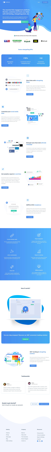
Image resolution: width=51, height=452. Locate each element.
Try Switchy (45, 2)
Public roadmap (9, 440)
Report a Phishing (40, 437)
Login (39, 2)
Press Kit (39, 439)
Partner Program (24, 438)
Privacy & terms (40, 433)
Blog (7, 438)
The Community (24, 436)
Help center (23, 434)
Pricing (7, 434)
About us (23, 432)
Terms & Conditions (41, 435)
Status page (8, 436)
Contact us (23, 440)
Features (8, 432)
